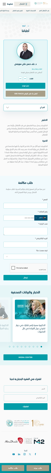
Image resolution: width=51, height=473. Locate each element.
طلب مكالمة (13, 468)
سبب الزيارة (43, 224)
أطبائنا (24, 26)
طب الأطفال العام (44, 10)
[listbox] (25, 256)
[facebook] (35, 454)
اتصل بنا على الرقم (25, 94)
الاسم (45, 200)
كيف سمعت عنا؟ (42, 251)
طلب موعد (38, 468)
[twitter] (30, 454)
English (10, 4)
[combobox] (40, 217)
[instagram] (24, 454)
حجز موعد (25, 86)
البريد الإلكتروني (41, 238)
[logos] (40, 440)
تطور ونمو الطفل (18, 10)
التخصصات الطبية (31, 10)
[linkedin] (19, 454)
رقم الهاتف (43, 212)
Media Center (25, 357)
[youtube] (13, 454)
